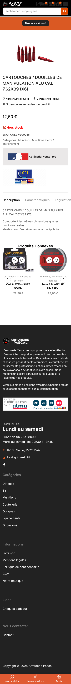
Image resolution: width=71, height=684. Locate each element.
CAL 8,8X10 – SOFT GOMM (18, 286)
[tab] (11, 201)
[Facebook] (4, 464)
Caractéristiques (37, 200)
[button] (38, 4)
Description (11, 200)
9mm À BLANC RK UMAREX (53, 286)
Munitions (24, 140)
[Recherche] (64, 11)
